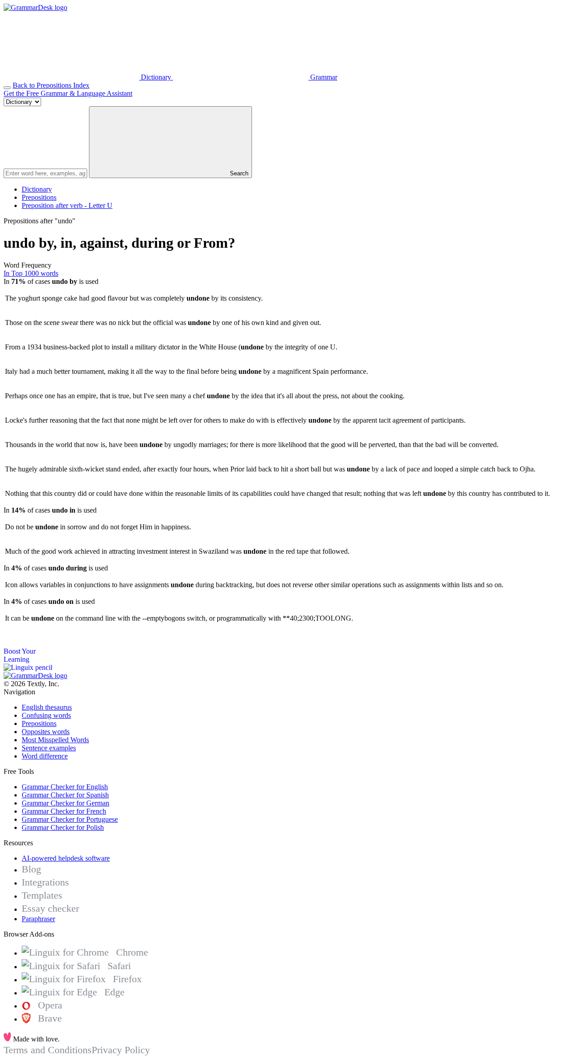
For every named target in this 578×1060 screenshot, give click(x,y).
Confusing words (46, 715)
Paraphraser (38, 919)
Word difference (45, 756)
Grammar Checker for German (65, 803)
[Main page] (35, 7)
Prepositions (39, 197)
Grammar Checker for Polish (63, 827)
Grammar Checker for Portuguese (70, 819)
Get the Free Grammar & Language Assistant (68, 93)
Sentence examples (49, 748)
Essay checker (50, 908)
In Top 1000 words (31, 273)
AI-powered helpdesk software (66, 858)
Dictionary (37, 189)
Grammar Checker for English (65, 787)
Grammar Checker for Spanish (65, 795)
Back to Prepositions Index (51, 85)
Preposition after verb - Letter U (67, 205)
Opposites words (46, 731)
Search (238, 173)
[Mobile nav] (7, 87)
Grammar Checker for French (64, 811)
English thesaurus (47, 707)
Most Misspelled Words (55, 740)
